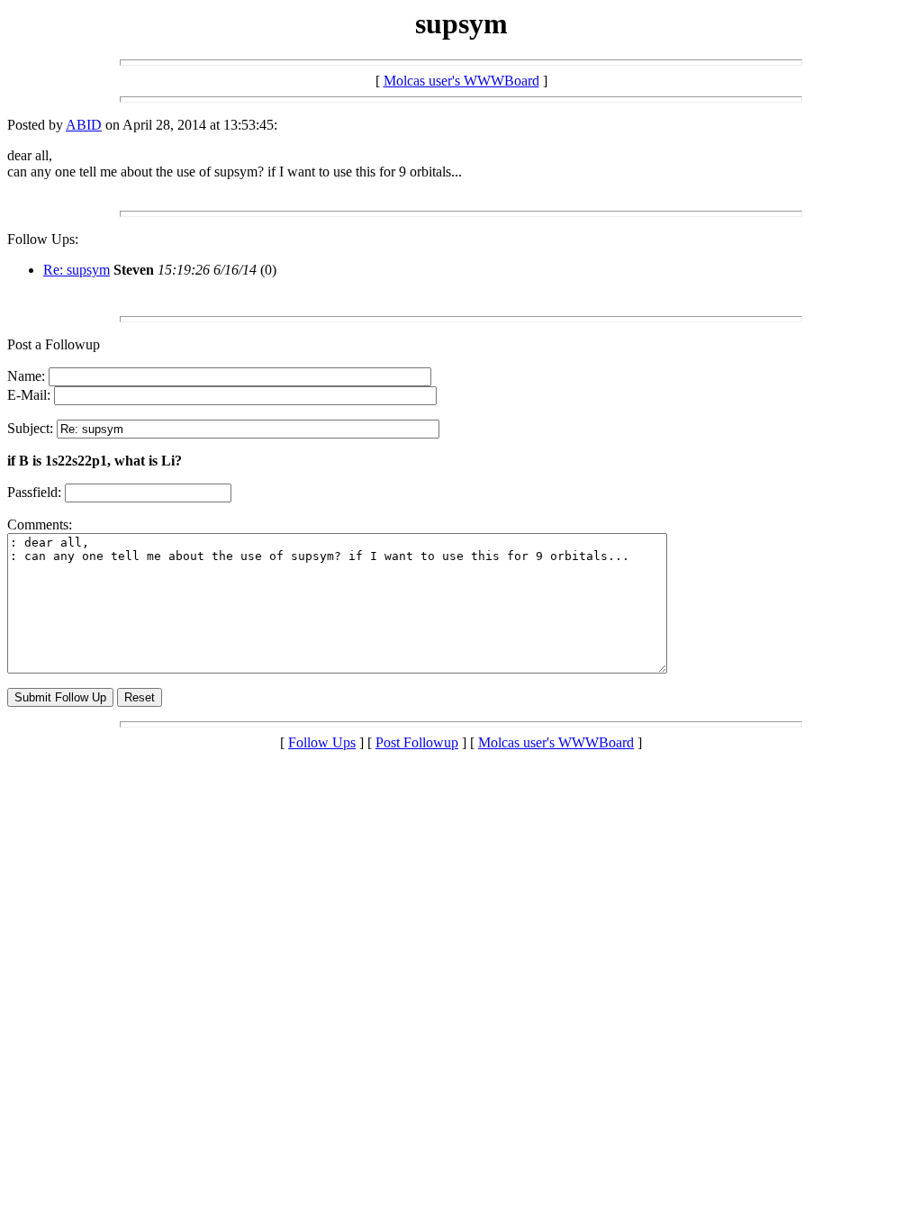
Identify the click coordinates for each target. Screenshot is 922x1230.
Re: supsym (76, 269)
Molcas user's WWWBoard (461, 80)
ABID (84, 124)
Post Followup (416, 742)
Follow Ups (322, 742)
